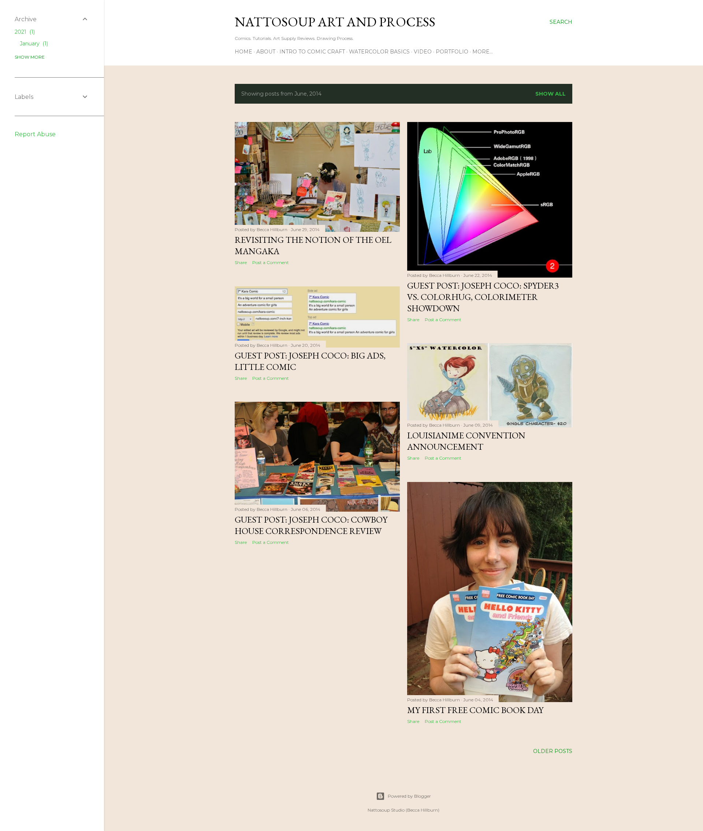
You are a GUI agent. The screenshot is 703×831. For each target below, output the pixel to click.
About (265, 51)
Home (243, 51)
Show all (550, 93)
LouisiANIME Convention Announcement (466, 441)
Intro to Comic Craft (312, 51)
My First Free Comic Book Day (475, 710)
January (33, 43)
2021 (24, 32)
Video (423, 51)
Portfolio (452, 51)
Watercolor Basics (379, 51)
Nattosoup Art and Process (335, 21)
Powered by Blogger (409, 796)
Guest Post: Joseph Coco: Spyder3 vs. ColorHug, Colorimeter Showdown (483, 297)
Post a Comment (270, 262)
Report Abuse (35, 134)
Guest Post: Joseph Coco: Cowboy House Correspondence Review (311, 525)
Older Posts (552, 751)
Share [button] (241, 262)
